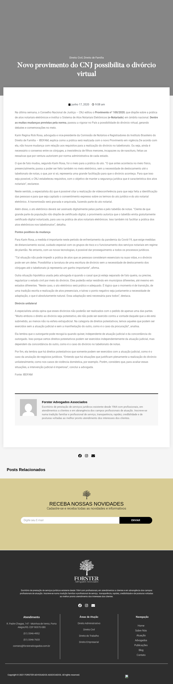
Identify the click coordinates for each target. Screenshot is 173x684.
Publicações (141, 645)
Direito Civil (76, 57)
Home (141, 625)
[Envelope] (93, 456)
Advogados (141, 640)
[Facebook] (80, 456)
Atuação (141, 635)
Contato (141, 655)
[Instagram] (86, 456)
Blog (141, 650)
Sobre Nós (141, 630)
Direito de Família (94, 57)
